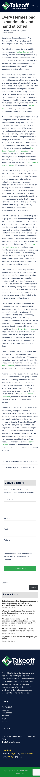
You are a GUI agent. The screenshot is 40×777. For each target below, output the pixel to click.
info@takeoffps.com (12, 742)
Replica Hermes (22, 52)
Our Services (7, 713)
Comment (8, 499)
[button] (33, 6)
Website (7, 540)
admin (6, 31)
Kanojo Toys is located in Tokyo (19, 467)
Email (6, 529)
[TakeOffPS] (15, 6)
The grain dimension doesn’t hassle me (20, 461)
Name (7, 518)
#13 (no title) (7, 707)
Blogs (4, 718)
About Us (5, 710)
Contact (5, 721)
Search (5, 583)
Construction (7, 33)
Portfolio (5, 716)
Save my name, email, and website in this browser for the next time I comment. (18, 556)
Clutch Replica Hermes (27, 329)
